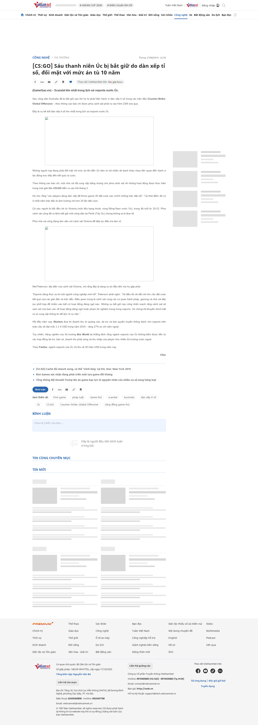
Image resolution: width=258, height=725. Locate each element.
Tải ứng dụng (198, 680)
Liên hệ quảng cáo (140, 665)
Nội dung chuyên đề (180, 630)
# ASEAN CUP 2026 (91, 5)
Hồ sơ (171, 645)
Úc (38, 404)
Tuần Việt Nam (174, 5)
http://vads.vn (145, 688)
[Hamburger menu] (235, 15)
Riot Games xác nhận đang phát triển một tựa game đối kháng (74, 374)
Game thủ (96, 397)
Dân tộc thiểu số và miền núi (185, 623)
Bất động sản (202, 15)
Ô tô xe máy (103, 637)
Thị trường (61, 57)
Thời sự (42, 15)
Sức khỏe (167, 15)
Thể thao (119, 15)
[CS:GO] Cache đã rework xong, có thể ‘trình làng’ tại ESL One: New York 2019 (83, 369)
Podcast (210, 637)
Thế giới (107, 15)
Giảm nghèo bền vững (145, 645)
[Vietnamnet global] (192, 6)
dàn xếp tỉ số (148, 397)
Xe (190, 15)
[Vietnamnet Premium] (43, 625)
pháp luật (78, 397)
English (172, 637)
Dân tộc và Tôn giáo (76, 15)
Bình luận (40, 389)
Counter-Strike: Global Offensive (79, 404)
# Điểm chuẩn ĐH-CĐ (119, 5)
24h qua (211, 645)
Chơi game (59, 397)
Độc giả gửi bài (217, 680)
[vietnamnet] (43, 8)
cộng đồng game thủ (117, 404)
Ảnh (170, 652)
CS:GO (50, 404)
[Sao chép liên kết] (56, 82)
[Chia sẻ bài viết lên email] (49, 82)
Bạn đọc (226, 15)
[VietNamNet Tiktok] (212, 672)
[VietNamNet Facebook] (198, 672)
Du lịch (216, 15)
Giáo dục (95, 15)
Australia (129, 397)
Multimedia (213, 630)
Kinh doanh (56, 15)
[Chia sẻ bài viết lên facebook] (35, 82)
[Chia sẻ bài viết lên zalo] (42, 82)
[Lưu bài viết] (63, 82)
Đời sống (153, 15)
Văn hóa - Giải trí (137, 15)
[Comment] (71, 82)
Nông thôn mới (141, 652)
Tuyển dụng (208, 686)
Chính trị (30, 15)
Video (209, 623)
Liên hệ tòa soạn (67, 682)
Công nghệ (180, 15)
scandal (112, 397)
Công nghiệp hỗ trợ (143, 637)
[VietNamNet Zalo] (220, 672)
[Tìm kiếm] (223, 5)
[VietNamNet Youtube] (205, 672)
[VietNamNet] (22, 15)
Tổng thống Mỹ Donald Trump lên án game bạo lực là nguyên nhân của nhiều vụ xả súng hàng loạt (96, 380)
